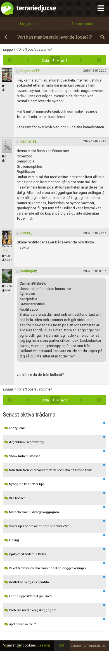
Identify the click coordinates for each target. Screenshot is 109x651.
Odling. (14, 540)
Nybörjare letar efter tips (26, 484)
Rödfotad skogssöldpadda (28, 582)
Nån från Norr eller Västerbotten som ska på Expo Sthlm (50, 470)
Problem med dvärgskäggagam (32, 610)
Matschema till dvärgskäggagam (33, 512)
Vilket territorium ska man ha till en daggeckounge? (47, 568)
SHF (5, 250)
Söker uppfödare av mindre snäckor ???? (38, 526)
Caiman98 (28, 141)
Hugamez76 (29, 71)
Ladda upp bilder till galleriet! (30, 596)
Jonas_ (26, 233)
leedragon (28, 271)
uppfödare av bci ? (22, 624)
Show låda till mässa (24, 456)
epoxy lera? (16, 428)
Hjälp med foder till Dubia (27, 554)
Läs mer (43, 645)
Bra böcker (16, 498)
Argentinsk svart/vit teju (26, 442)
